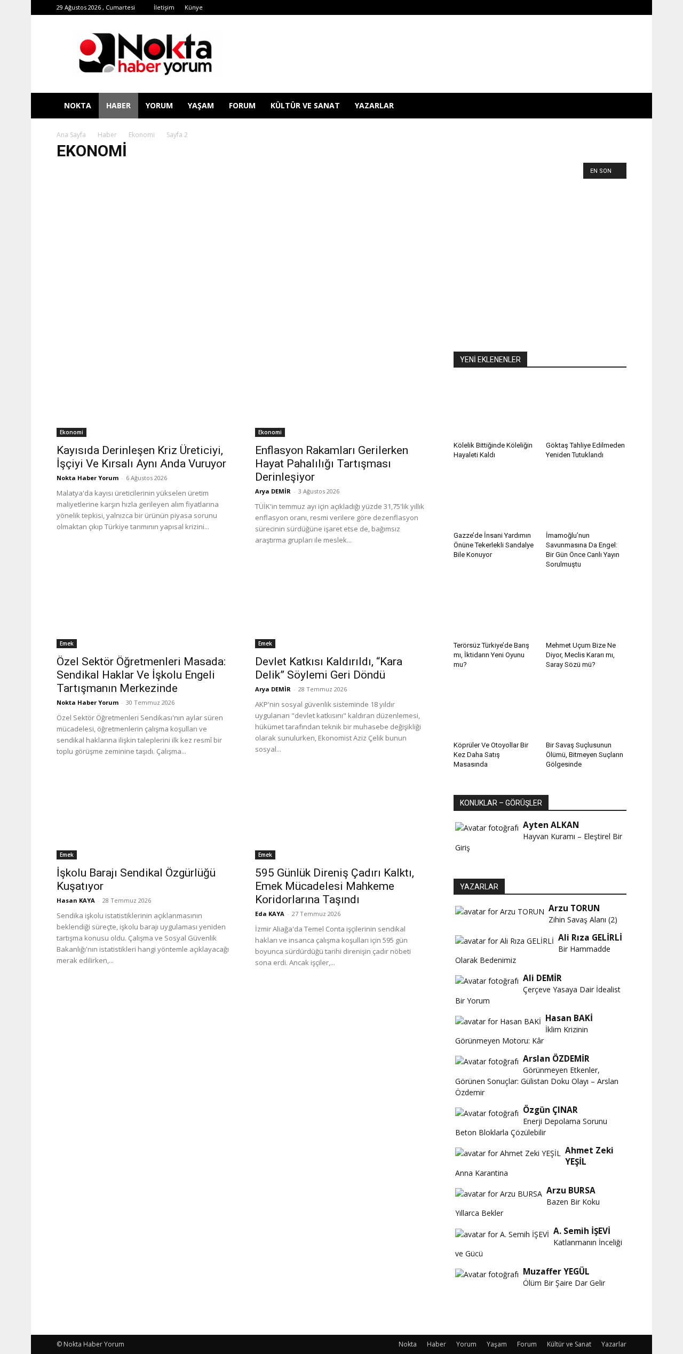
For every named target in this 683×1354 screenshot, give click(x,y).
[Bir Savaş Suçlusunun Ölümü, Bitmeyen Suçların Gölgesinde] (586, 709)
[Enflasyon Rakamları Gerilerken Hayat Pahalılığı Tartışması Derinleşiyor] (341, 394)
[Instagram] (513, 7)
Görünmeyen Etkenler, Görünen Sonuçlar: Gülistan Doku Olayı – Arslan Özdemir (536, 1081)
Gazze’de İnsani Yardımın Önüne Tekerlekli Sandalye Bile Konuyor (494, 545)
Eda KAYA (269, 914)
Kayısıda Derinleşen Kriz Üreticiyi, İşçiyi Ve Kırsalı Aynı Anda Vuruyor (141, 457)
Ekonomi (142, 134)
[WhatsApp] (566, 7)
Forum (242, 105)
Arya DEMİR (273, 491)
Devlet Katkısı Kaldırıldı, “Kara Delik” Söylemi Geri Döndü (328, 668)
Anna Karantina (481, 1173)
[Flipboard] (495, 7)
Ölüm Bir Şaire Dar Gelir (564, 1283)
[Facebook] (478, 7)
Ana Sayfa (71, 134)
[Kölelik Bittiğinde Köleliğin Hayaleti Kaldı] (494, 409)
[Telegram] (530, 7)
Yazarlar (374, 105)
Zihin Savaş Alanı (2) (583, 919)
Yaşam (201, 105)
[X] (548, 7)
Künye (194, 7)
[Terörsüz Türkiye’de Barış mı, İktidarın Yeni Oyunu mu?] (494, 608)
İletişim (164, 7)
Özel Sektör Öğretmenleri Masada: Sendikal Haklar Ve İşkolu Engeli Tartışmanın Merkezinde (141, 675)
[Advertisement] (341, 259)
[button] (613, 106)
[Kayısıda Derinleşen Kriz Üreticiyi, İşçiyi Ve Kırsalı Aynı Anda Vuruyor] (143, 394)
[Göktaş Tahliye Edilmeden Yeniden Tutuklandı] (586, 409)
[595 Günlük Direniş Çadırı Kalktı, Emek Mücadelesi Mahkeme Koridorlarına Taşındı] (341, 816)
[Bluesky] (601, 7)
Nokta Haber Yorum (87, 478)
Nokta (77, 105)
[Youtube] (583, 7)
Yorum (159, 105)
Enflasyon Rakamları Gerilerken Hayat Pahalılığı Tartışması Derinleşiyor (331, 463)
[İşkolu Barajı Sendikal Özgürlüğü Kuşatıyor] (143, 816)
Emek (69, 173)
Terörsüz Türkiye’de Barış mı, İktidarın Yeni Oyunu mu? (491, 654)
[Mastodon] (618, 7)
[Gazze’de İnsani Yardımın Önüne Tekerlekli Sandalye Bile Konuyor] (494, 499)
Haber (118, 105)
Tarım (96, 173)
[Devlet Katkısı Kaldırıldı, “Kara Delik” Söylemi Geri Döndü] (341, 605)
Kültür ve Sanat (305, 105)
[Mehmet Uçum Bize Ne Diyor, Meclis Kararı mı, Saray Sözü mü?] (586, 608)
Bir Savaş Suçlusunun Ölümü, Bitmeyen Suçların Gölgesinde (584, 754)
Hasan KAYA (76, 900)
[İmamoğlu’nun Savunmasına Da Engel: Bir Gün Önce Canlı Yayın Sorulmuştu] (586, 499)
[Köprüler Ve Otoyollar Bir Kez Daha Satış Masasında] (494, 709)
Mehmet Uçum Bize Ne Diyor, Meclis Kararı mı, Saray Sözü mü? (581, 654)
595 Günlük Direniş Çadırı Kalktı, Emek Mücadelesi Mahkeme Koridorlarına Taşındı (334, 886)
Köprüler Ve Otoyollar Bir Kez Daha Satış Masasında (491, 754)
